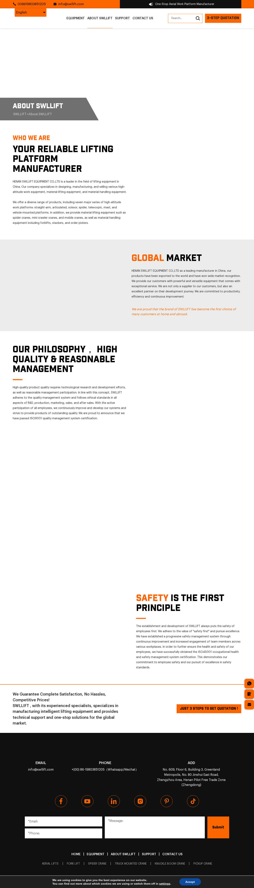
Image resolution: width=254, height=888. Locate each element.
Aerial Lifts (50, 863)
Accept (190, 881)
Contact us (143, 18)
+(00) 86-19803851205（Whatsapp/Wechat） (105, 769)
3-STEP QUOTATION (223, 18)
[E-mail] (249, 704)
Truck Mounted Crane (131, 863)
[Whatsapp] (249, 683)
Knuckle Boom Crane (170, 863)
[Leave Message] (249, 694)
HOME (76, 854)
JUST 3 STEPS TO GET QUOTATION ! (209, 708)
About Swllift (100, 18)
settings (164, 883)
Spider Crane (97, 863)
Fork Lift (73, 863)
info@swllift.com (71, 4)
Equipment (75, 18)
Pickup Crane (202, 863)
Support (122, 18)
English (21, 12)
